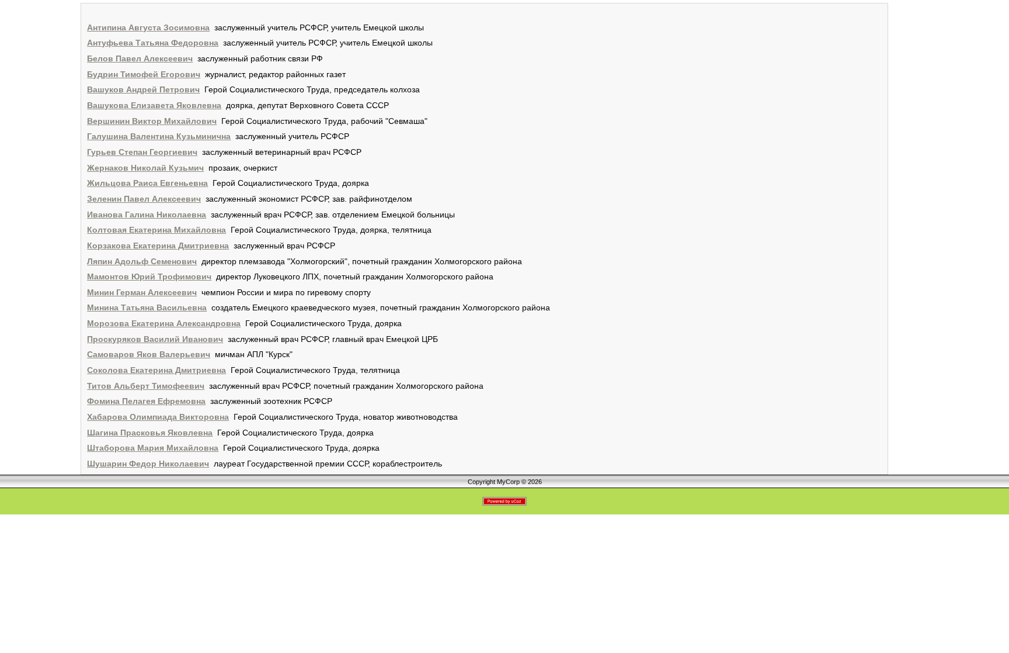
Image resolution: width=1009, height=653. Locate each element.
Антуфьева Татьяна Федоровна (152, 42)
